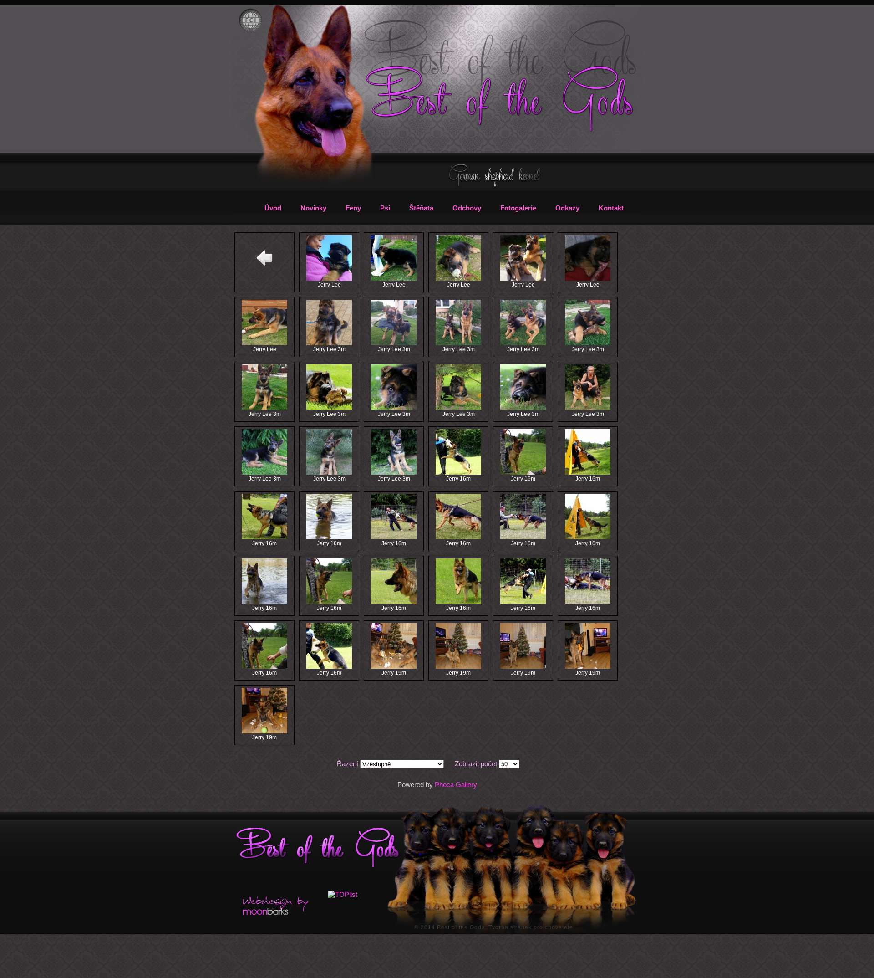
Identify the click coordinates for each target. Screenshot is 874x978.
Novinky (313, 208)
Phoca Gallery (456, 785)
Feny (353, 208)
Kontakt (611, 208)
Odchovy (466, 208)
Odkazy (567, 208)
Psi (385, 208)
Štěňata (421, 208)
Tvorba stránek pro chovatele (530, 927)
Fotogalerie (518, 208)
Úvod (272, 208)
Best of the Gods (461, 927)
